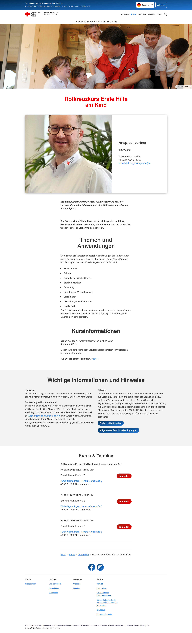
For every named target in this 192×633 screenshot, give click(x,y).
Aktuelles (76, 588)
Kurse (133, 14)
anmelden (124, 476)
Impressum (101, 609)
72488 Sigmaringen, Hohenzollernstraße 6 (81, 480)
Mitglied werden (55, 583)
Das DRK (151, 14)
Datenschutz (102, 588)
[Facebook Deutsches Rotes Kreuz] (91, 567)
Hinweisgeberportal (104, 614)
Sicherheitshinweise (110, 423)
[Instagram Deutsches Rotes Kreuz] (100, 567)
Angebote (125, 14)
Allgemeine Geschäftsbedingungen (118, 430)
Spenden (142, 14)
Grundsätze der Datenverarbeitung (104, 594)
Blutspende (53, 592)
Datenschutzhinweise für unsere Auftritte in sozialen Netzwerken (107, 602)
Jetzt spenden (30, 583)
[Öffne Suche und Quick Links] (165, 14)
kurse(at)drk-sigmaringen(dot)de (134, 163)
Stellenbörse (54, 588)
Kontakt (100, 583)
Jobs (159, 14)
